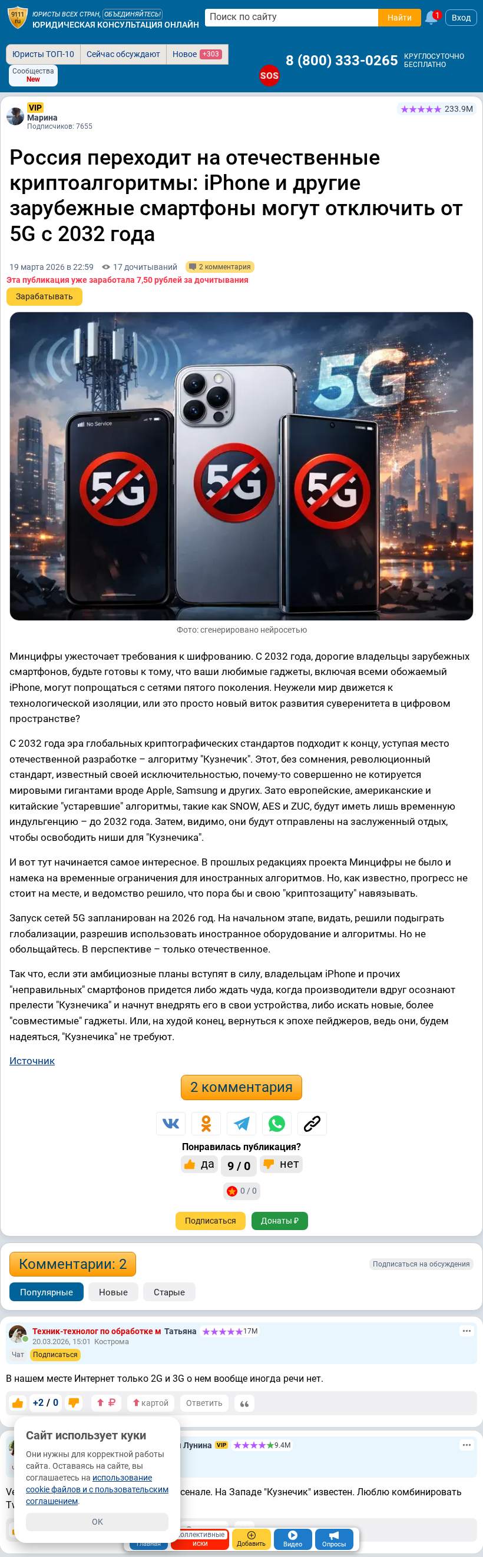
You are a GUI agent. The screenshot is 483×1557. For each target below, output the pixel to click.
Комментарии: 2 (73, 1264)
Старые (169, 1292)
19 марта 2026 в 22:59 (51, 267)
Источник (32, 1061)
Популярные (46, 1292)
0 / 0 (248, 1190)
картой (154, 1403)
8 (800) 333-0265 (342, 60)
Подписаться (210, 1220)
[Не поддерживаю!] (73, 1403)
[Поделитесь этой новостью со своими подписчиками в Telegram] (241, 1123)
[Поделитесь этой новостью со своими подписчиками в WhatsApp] (277, 1123)
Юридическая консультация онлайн (115, 24)
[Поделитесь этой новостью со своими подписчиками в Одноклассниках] (206, 1123)
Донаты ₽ (280, 1220)
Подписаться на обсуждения (421, 1264)
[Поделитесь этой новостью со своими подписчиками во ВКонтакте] (171, 1123)
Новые (113, 1292)
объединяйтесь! (132, 14)
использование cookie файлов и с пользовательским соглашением (97, 1489)
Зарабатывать (44, 296)
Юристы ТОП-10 (43, 54)
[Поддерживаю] (18, 1403)
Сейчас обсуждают (123, 54)
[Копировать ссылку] (312, 1123)
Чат (18, 1355)
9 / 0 (238, 1166)
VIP (35, 107)
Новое (196, 54)
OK (97, 1521)
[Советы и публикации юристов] (17, 17)
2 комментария (241, 1087)
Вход (461, 17)
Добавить (251, 1544)
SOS (269, 75)
